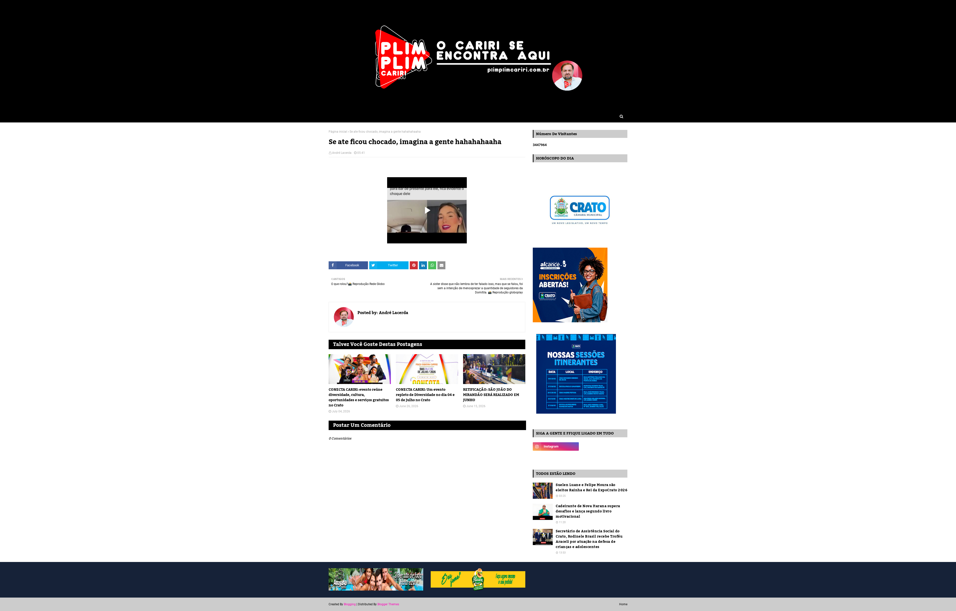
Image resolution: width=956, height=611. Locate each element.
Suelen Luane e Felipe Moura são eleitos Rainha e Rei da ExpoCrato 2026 (591, 488)
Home (623, 604)
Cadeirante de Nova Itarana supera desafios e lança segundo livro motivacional (588, 511)
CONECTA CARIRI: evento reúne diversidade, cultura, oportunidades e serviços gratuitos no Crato (359, 397)
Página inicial (338, 131)
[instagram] (556, 446)
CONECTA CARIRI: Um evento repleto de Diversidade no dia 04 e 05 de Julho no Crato (425, 395)
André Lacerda (342, 153)
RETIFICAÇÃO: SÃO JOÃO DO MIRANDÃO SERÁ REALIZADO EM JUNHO (491, 395)
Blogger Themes (388, 604)
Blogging (350, 604)
